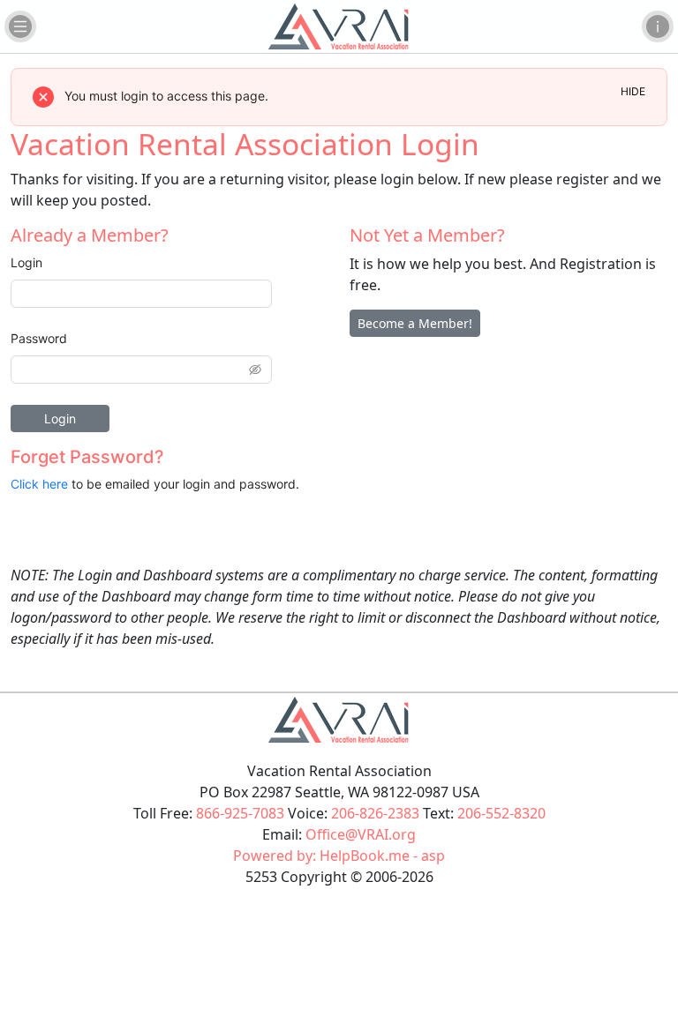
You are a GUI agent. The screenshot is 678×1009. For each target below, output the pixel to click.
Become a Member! (415, 323)
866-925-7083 (240, 813)
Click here (39, 483)
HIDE (633, 91)
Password (39, 338)
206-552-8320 (501, 813)
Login (26, 262)
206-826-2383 (375, 813)
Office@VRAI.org (360, 834)
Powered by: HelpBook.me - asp (339, 855)
